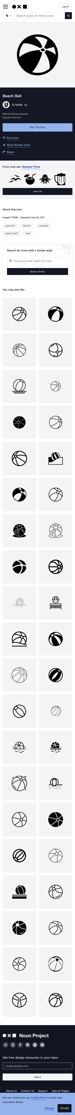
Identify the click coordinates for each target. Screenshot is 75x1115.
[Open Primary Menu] (5, 7)
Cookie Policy (38, 1097)
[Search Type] (8, 15)
